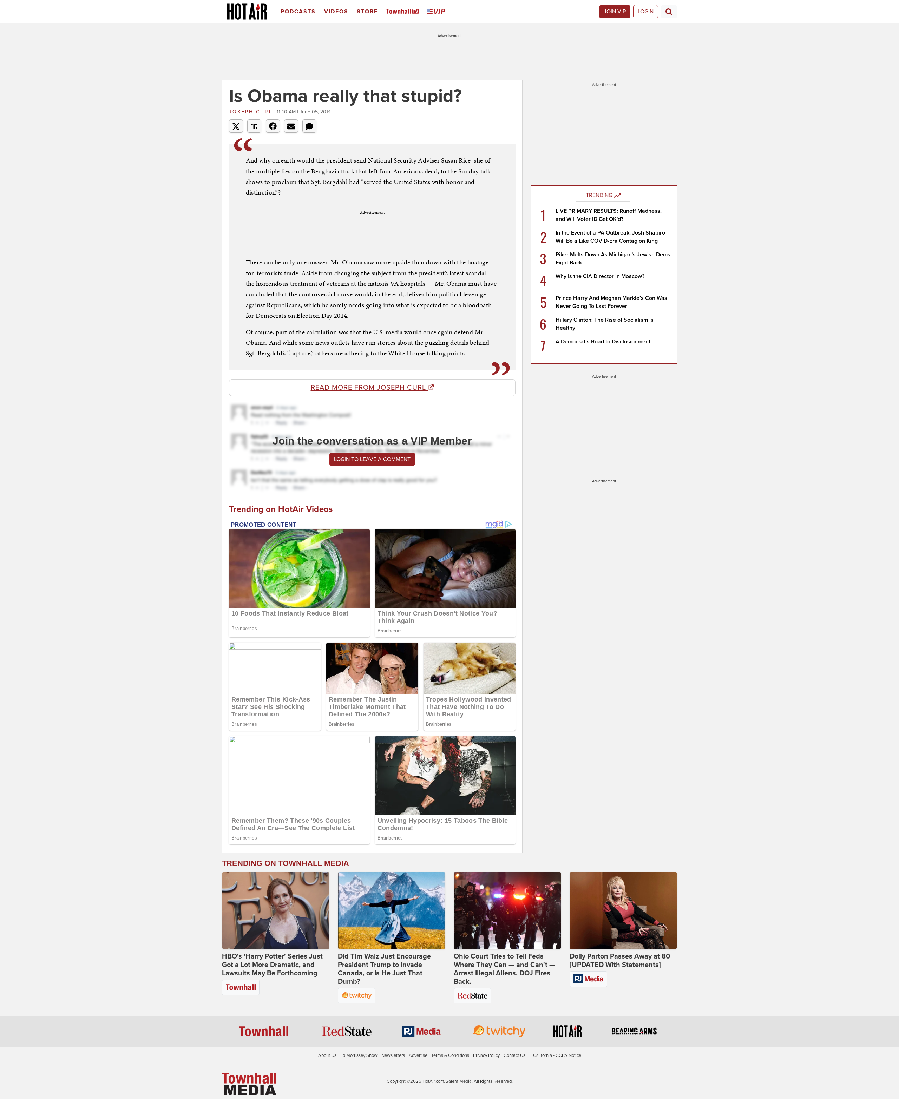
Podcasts (298, 11)
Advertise (418, 1055)
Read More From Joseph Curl (369, 387)
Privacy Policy (486, 1055)
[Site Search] (669, 11)
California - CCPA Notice (557, 1055)
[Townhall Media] (249, 1083)
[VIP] (438, 11)
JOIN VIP (615, 11)
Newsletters (393, 1055)
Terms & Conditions (450, 1055)
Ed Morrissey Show (359, 1055)
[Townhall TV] (404, 11)
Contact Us (514, 1055)
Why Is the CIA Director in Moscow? (600, 276)
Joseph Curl (252, 112)
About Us (327, 1055)
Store (367, 11)
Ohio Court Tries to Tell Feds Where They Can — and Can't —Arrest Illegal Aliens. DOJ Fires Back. (504, 969)
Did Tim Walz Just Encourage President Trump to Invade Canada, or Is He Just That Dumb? (384, 969)
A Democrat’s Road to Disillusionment (603, 341)
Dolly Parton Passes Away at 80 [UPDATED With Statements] (620, 960)
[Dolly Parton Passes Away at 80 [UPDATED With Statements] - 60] (623, 910)
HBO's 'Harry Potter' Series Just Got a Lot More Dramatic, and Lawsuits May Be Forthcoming (272, 965)
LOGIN (646, 11)
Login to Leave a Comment (372, 459)
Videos (336, 11)
